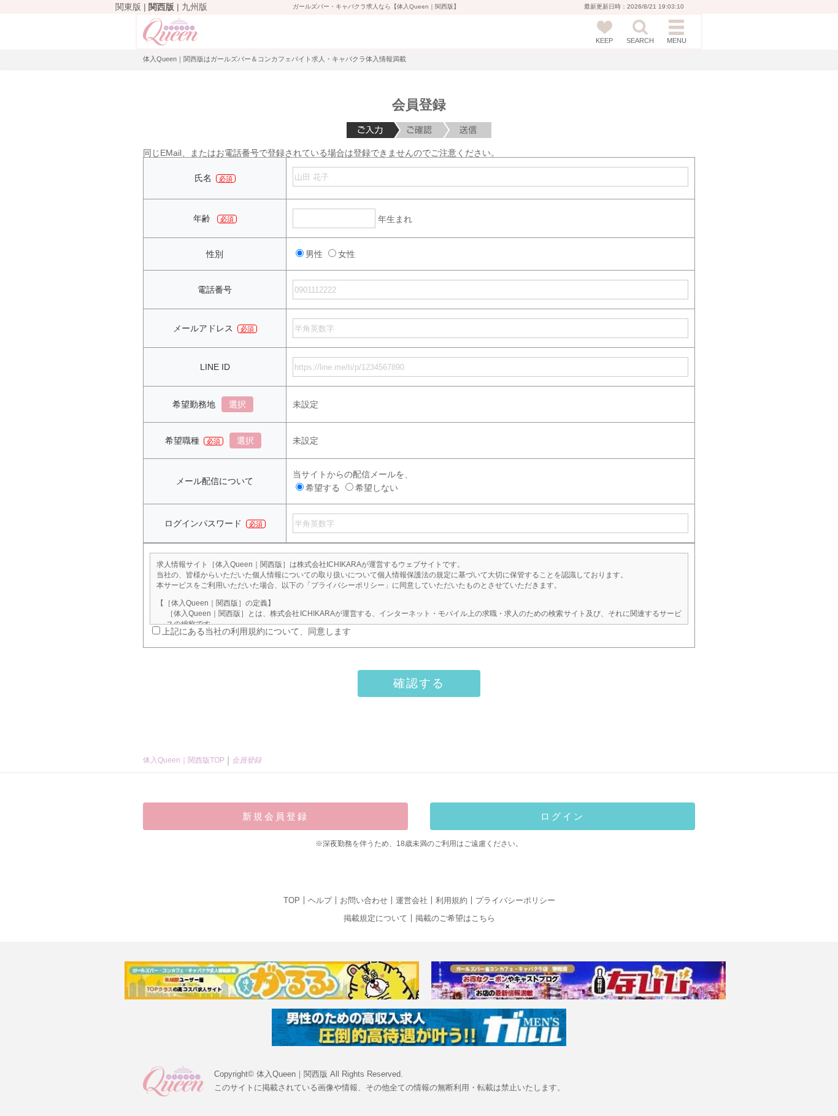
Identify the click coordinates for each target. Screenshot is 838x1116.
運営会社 (412, 900)
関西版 (161, 7)
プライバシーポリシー (515, 900)
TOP (291, 900)
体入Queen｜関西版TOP (184, 760)
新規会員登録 (275, 816)
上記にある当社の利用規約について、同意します (256, 631)
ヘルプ (320, 900)
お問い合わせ (364, 900)
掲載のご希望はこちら (455, 918)
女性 (346, 254)
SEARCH (640, 40)
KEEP (604, 40)
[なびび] (578, 980)
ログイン (562, 816)
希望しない (376, 488)
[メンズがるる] (419, 1028)
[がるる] (272, 980)
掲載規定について (375, 918)
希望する (323, 488)
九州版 (194, 7)
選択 (237, 404)
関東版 (128, 7)
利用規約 (451, 900)
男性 (315, 254)
